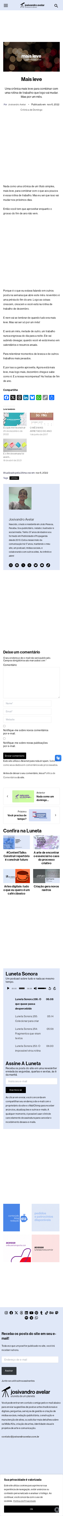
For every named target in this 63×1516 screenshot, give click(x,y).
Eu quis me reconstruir (14, 427)
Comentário (10, 664)
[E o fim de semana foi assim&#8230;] (15, 445)
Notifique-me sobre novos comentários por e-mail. (25, 732)
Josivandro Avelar (17, 104)
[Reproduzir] (8, 988)
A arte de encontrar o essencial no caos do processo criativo (46, 858)
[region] (31, 1495)
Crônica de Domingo (31, 109)
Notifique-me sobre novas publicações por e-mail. (25, 744)
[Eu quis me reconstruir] (15, 419)
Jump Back (49, 988)
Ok (31, 1509)
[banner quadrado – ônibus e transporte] (17, 1248)
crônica (14, 478)
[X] (23, 565)
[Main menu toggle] (6, 5)
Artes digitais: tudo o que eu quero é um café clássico (16, 890)
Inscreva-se (16, 1090)
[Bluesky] (36, 565)
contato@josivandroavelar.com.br (20, 1436)
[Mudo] (35, 988)
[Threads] (29, 565)
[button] (56, 6)
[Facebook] (17, 565)
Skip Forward (54, 988)
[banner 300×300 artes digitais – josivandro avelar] (45, 1217)
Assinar (9, 1370)
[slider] (22, 988)
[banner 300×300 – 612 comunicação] (17, 1217)
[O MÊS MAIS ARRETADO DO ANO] (41, 419)
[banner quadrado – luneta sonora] (45, 1248)
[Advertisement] (31, 24)
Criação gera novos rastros (46, 888)
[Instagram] (11, 565)
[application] (31, 988)
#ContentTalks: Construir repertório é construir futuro (17, 856)
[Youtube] (42, 565)
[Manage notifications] (57, 1509)
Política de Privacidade (24, 1501)
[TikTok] (48, 565)
